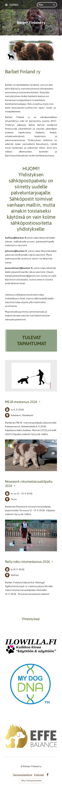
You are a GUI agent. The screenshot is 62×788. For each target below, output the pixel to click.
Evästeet (39, 774)
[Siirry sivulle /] (31, 50)
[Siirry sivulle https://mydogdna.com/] (31, 684)
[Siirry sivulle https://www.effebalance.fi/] (31, 736)
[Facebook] (47, 774)
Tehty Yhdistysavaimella (31, 781)
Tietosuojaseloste (22, 774)
